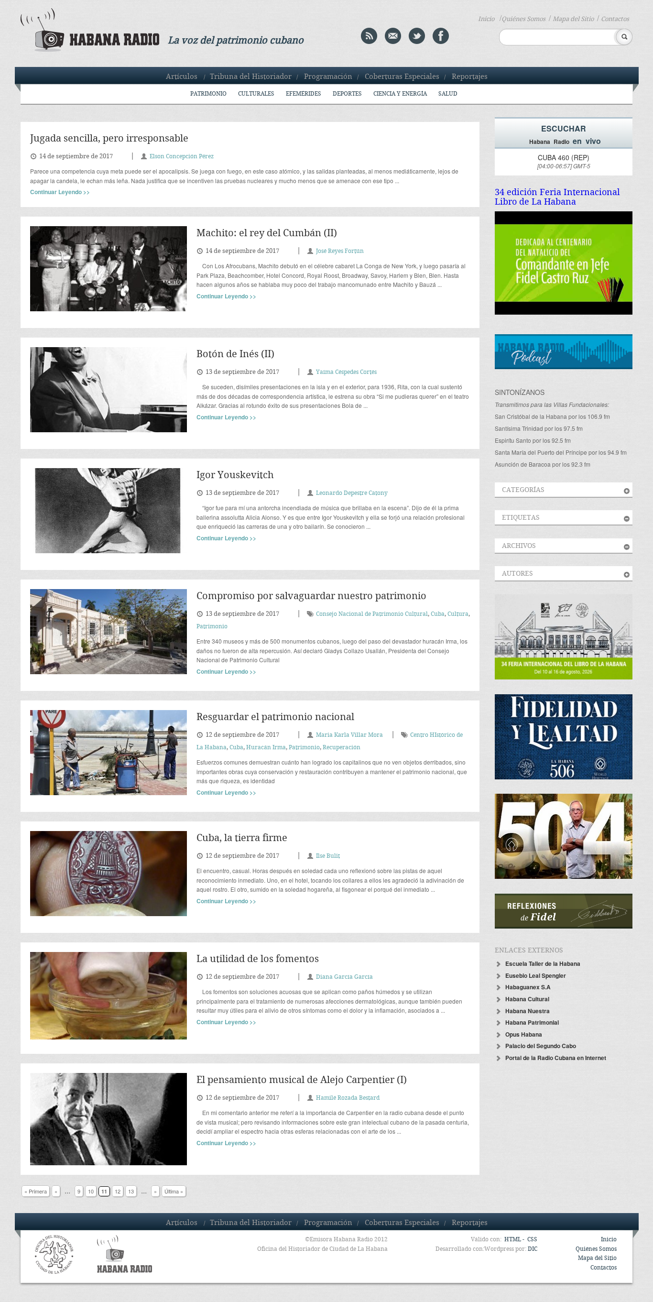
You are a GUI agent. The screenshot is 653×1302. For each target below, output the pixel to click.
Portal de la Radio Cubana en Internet (555, 1057)
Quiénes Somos (523, 19)
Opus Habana (523, 1034)
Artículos (181, 77)
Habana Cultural (527, 999)
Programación (328, 77)
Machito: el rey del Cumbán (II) (266, 234)
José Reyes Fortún (340, 251)
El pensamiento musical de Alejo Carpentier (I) (301, 1080)
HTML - (515, 1239)
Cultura (457, 614)
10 (91, 1191)
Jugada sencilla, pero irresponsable (109, 139)
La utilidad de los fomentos (257, 959)
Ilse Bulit (328, 856)
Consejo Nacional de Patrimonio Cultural (372, 614)
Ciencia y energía (400, 94)
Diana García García (344, 977)
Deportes (347, 94)
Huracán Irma (266, 747)
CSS (532, 1239)
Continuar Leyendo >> (60, 191)
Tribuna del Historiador (251, 77)
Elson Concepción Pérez (182, 156)
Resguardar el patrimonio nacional (275, 717)
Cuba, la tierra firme (241, 838)
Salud (447, 94)
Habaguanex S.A (528, 987)
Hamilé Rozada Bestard (348, 1098)
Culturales (256, 94)
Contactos (615, 19)
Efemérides (303, 94)
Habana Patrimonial (532, 1022)
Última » (173, 1191)
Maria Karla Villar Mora (349, 735)
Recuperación (341, 747)
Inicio (486, 19)
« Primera (35, 1191)
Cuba (438, 614)
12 (117, 1191)
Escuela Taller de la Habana (542, 963)
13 (131, 1191)
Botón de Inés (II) (235, 355)
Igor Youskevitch (235, 475)
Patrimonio (208, 94)
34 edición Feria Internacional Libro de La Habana (557, 197)
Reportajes (470, 77)
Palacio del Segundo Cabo (540, 1045)
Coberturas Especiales (402, 77)
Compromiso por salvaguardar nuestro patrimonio (311, 596)
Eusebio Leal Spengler (535, 975)
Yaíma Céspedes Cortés (346, 372)
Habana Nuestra (527, 1011)
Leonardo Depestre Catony (352, 493)
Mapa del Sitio (573, 19)
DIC (532, 1249)
